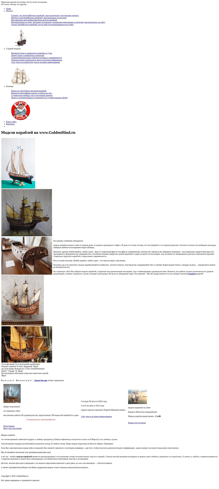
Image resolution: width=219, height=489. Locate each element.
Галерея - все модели (45, 15)
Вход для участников (12, 428)
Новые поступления (137, 423)
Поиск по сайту (28, 91)
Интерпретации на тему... (58, 22)
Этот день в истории (35, 62)
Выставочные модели (34, 20)
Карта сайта (11, 122)
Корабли (31, 53)
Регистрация (8, 426)
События (36, 58)
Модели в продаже (39, 18)
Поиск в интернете (39, 98)
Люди (27, 55)
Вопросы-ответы (31, 93)
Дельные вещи (36, 60)
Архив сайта (42, 25)
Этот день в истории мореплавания (96, 416)
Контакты (10, 124)
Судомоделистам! (32, 95)
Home (8, 9)
